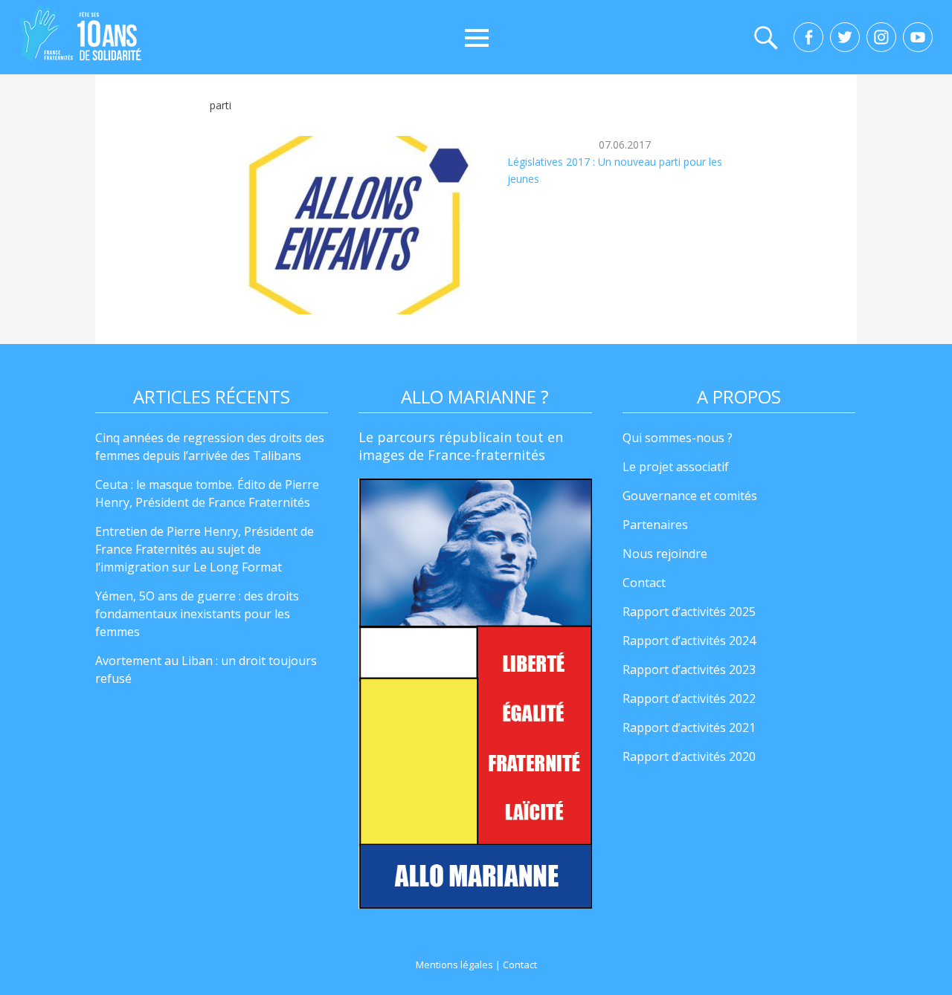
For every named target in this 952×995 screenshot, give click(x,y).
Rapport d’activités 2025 (689, 611)
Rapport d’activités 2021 (689, 727)
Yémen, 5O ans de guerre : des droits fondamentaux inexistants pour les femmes (197, 614)
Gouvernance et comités (690, 495)
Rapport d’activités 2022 (689, 698)
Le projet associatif (676, 466)
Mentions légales (454, 964)
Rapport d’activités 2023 (689, 669)
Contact (644, 582)
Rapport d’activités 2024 (689, 640)
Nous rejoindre (665, 553)
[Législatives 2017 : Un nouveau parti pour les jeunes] (358, 225)
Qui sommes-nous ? (678, 438)
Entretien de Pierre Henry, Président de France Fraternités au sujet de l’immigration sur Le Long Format (204, 549)
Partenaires (655, 524)
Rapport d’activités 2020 (689, 756)
